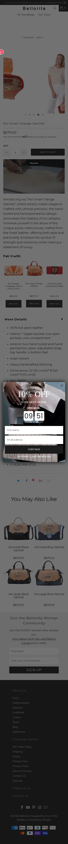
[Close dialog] (61, 385)
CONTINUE (34, 449)
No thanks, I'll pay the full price (34, 456)
